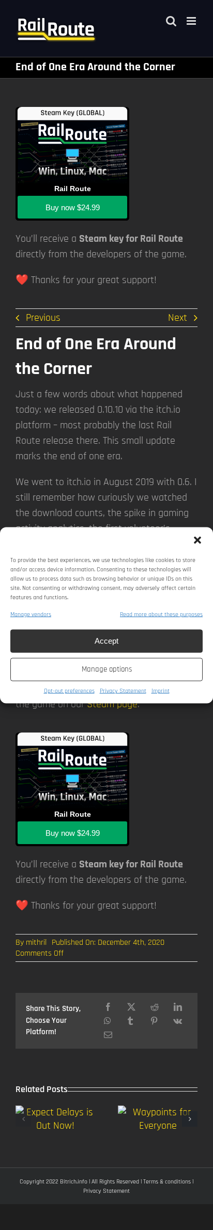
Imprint (160, 690)
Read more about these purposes (161, 614)
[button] (197, 540)
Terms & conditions (167, 1182)
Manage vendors (30, 614)
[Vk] (177, 1021)
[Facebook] (108, 1007)
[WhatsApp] (107, 1021)
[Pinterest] (154, 1021)
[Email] (108, 1035)
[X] (131, 1007)
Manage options (107, 669)
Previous (43, 317)
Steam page (112, 704)
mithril (36, 942)
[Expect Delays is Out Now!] (55, 1112)
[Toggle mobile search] (171, 20)
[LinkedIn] (178, 1007)
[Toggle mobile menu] (192, 20)
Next (177, 317)
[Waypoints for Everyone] (157, 1112)
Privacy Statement (123, 690)
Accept (106, 640)
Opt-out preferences (69, 690)
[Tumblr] (130, 1021)
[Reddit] (154, 1007)
